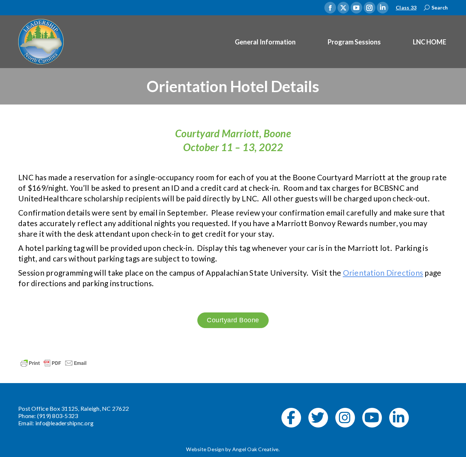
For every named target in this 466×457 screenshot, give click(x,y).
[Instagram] (345, 418)
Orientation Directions (383, 272)
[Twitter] (318, 418)
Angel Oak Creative (255, 449)
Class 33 (406, 7)
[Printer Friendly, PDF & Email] (53, 362)
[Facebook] (291, 418)
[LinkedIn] (399, 418)
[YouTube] (372, 418)
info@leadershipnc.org (64, 422)
